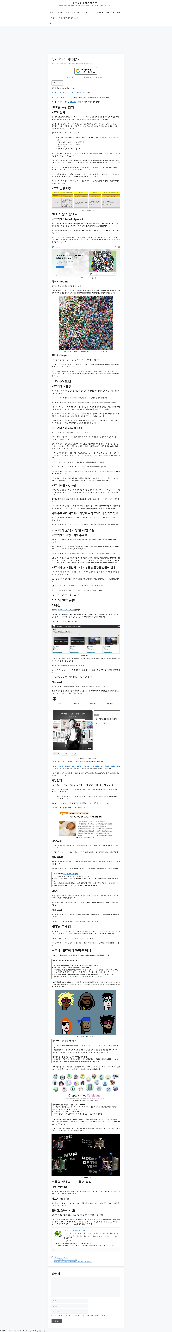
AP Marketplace (63, 610)
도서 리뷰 (100, 12)
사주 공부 (52, 18)
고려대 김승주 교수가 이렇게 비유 (86, 119)
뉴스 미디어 (75, 12)
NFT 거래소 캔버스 (92, 845)
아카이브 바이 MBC (65, 896)
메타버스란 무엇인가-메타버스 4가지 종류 (65, 1260)
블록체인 (73, 102)
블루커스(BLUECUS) (100, 861)
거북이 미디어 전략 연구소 (86, 3)
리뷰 (107, 12)
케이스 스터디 (117, 12)
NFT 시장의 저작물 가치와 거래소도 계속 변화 (67, 93)
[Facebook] (53, 1250)
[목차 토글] (59, 83)
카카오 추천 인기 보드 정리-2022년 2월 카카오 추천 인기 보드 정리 (73, 1262)
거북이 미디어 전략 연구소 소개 (68, 18)
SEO (67, 12)
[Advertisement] (86, 40)
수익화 (85, 12)
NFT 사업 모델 (58, 1258)
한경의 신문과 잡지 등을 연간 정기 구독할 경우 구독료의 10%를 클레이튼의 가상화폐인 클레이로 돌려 (86, 766)
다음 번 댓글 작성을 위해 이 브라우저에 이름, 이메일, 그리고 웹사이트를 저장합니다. (82, 1315)
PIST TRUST (69, 861)
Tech (92, 12)
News (51, 12)
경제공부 (59, 12)
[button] (50, 23)
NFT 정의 (65, 1258)
